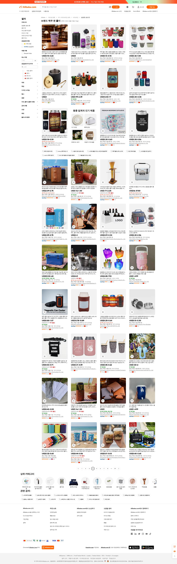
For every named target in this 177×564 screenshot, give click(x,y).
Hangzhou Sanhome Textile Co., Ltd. (110, 100)
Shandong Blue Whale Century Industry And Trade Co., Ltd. (113, 280)
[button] (110, 7)
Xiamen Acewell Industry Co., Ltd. (80, 102)
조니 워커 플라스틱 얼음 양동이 (67, 155)
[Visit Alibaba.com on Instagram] (143, 534)
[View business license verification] (105, 561)
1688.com (69, 555)
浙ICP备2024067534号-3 (135, 561)
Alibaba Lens (33, 547)
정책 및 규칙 (53, 529)
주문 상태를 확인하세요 (137, 519)
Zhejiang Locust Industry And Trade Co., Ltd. (54, 239)
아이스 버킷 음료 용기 (94, 499)
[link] (174, 546)
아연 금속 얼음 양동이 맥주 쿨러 (112, 495)
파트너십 (133, 526)
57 (115, 468)
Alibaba (43, 17)
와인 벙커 (107, 499)
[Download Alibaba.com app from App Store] (134, 547)
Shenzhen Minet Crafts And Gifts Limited (53, 196)
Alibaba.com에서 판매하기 (138, 512)
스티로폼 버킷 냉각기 (146, 151)
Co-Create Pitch (27, 515)
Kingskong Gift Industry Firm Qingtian (140, 324)
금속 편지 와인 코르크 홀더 (44, 495)
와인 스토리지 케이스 (78, 495)
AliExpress (62, 555)
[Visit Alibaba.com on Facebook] (132, 534)
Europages (115, 555)
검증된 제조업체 (81, 512)
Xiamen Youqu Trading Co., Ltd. (50, 59)
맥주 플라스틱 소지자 (117, 151)
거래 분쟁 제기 (108, 519)
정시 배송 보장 (54, 519)
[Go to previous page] (78, 468)
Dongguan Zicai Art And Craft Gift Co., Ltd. (141, 370)
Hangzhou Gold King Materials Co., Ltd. (111, 59)
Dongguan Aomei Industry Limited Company (113, 370)
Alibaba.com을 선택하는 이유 (31, 512)
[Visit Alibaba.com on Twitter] (139, 534)
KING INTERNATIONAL (48, 100)
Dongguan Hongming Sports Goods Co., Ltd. (142, 100)
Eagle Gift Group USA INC (49, 457)
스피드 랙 (53, 499)
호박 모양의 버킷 (48, 151)
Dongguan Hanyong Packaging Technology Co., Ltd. (113, 457)
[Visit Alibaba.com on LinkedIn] (135, 534)
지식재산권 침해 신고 (110, 526)
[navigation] (29, 243)
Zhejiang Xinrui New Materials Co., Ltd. (140, 457)
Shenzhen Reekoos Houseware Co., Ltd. (82, 59)
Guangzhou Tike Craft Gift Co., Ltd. (110, 326)
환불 (105, 522)
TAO (103, 555)
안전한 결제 (53, 512)
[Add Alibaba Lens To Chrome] (48, 547)
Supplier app (90, 547)
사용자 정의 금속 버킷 (78, 151)
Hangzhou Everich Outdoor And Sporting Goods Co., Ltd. (84, 239)
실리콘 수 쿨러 (41, 499)
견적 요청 (79, 515)
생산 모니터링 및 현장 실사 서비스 (59, 526)
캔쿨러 (82, 499)
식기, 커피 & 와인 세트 (64, 17)
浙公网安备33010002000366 (118, 561)
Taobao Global (96, 555)
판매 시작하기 (135, 515)
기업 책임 (25, 519)
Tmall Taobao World (79, 555)
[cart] (133, 7)
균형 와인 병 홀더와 (145, 495)
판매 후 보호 (53, 522)
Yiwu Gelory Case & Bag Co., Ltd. (138, 239)
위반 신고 (106, 529)
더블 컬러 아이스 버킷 (85, 155)
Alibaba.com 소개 (28, 508)
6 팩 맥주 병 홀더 (28, 495)
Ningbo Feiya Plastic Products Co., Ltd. (53, 281)
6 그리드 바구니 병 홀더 (62, 495)
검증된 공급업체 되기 (137, 522)
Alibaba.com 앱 (105, 547)
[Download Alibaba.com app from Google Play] (148, 547)
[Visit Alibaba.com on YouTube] (146, 534)
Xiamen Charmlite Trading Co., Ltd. (139, 281)
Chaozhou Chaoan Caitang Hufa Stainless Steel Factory (84, 283)
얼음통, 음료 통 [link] (85, 17)
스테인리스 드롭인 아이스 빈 (68, 499)
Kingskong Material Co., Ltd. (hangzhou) (140, 59)
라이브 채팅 (107, 515)
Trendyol (108, 555)
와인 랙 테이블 (132, 151)
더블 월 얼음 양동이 (93, 495)
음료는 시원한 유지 (28, 499)
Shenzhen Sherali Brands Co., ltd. (138, 143)
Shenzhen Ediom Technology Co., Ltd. (81, 198)
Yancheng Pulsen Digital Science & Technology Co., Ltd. (113, 414)
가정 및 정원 (51, 17)
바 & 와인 (75, 17)
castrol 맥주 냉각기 (49, 155)
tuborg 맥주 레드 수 (63, 151)
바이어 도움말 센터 (109, 512)
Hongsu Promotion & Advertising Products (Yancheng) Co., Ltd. (84, 368)
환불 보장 (52, 515)
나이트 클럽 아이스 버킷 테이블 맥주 (98, 151)
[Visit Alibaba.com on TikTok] (150, 534)
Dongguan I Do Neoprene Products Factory (112, 143)
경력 (24, 522)
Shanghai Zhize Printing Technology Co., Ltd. (112, 239)
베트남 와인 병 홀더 (130, 495)
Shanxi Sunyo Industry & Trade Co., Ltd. (111, 198)
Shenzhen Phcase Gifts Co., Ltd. (51, 144)
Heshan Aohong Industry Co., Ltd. (138, 196)
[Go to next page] (118, 468)
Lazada (89, 555)
